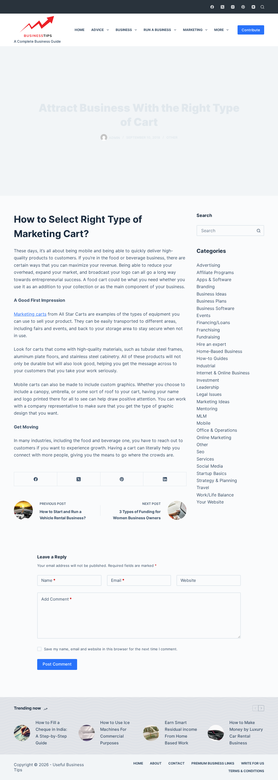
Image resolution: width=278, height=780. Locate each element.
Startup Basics (211, 473)
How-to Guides (212, 358)
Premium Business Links (212, 763)
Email (117, 580)
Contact (176, 763)
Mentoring (207, 408)
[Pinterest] (243, 7)
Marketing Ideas (213, 401)
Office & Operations (217, 430)
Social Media (210, 466)
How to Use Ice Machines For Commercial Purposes (115, 732)
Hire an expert (211, 344)
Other (172, 137)
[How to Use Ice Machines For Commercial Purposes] (86, 733)
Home (138, 763)
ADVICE (97, 30)
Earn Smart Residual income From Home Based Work (181, 732)
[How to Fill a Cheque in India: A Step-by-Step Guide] (22, 733)
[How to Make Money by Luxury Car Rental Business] (216, 733)
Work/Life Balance (215, 495)
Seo (200, 451)
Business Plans (211, 301)
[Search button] (259, 230)
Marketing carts (30, 314)
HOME (79, 30)
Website (188, 580)
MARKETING (193, 30)
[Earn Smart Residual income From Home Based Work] (151, 733)
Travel (203, 487)
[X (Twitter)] (222, 7)
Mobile (203, 423)
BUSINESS (124, 30)
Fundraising (208, 337)
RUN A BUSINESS (157, 30)
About (156, 763)
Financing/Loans (213, 322)
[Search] (262, 7)
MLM (202, 416)
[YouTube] (253, 7)
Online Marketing (214, 437)
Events (203, 315)
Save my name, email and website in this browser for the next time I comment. (111, 649)
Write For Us (252, 763)
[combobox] (225, 230)
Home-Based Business (219, 351)
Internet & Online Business (223, 372)
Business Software (215, 308)
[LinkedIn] (165, 479)
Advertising (208, 265)
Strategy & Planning (217, 480)
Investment (208, 380)
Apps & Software (214, 279)
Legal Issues (209, 394)
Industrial (206, 365)
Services (205, 459)
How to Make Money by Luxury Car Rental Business (246, 732)
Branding (206, 286)
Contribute (251, 30)
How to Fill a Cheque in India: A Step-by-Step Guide (51, 732)
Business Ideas (211, 294)
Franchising (208, 329)
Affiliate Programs (215, 272)
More (219, 30)
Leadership (208, 387)
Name (48, 580)
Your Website (210, 502)
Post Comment (57, 664)
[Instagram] (233, 7)
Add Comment (56, 599)
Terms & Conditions (246, 771)
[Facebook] (212, 7)
